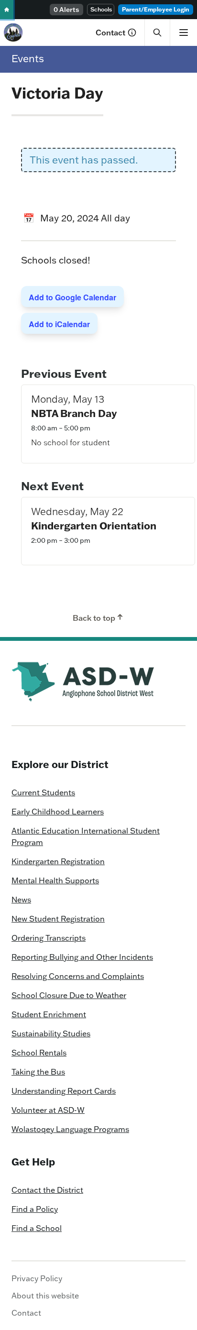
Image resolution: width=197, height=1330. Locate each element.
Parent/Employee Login (155, 9)
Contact (110, 32)
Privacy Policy (36, 1278)
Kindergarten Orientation (93, 525)
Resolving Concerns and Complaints (77, 976)
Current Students (43, 792)
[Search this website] (157, 32)
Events (27, 58)
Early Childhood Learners (57, 811)
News (21, 899)
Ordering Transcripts (48, 938)
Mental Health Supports (55, 880)
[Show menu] (183, 32)
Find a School (36, 1228)
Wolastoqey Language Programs (70, 1129)
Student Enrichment (48, 1014)
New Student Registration (58, 918)
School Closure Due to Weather (68, 995)
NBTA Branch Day (74, 413)
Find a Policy (34, 1209)
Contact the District (47, 1190)
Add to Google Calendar (72, 297)
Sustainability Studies (50, 1033)
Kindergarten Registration (58, 861)
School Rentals (38, 1052)
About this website (45, 1295)
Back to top (94, 618)
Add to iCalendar (59, 324)
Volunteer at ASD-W (48, 1110)
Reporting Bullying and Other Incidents (82, 957)
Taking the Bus (38, 1072)
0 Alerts (66, 9)
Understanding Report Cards (63, 1091)
